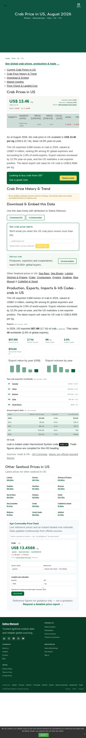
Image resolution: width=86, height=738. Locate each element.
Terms (74, 689)
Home (28, 18)
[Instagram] (18, 638)
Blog (3, 659)
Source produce (50, 634)
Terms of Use (7, 672)
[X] (9, 638)
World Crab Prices (39, 18)
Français (21, 685)
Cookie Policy (7, 676)
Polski (81, 685)
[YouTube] (23, 638)
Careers (5, 652)
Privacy (68, 689)
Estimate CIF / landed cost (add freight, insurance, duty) (28, 589)
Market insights (50, 627)
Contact (5, 655)
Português (36, 685)
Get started (49, 652)
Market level (47, 565)
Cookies (81, 689)
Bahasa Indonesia (62, 685)
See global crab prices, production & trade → (32, 63)
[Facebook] (14, 638)
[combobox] (43, 536)
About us (5, 648)
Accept (44, 735)
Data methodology (51, 648)
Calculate (17, 593)
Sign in (47, 655)
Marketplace (49, 630)
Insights (7, 58)
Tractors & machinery (52, 637)
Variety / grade (16, 565)
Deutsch (29, 685)
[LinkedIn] (4, 638)
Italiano (51, 685)
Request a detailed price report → (43, 604)
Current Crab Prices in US (21, 69)
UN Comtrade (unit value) (23, 557)
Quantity (14, 580)
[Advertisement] (43, 35)
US (55, 18)
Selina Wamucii (10, 624)
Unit (45, 580)
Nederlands (73, 685)
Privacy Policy (7, 669)
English (14, 685)
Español (44, 685)
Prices (49, 18)
